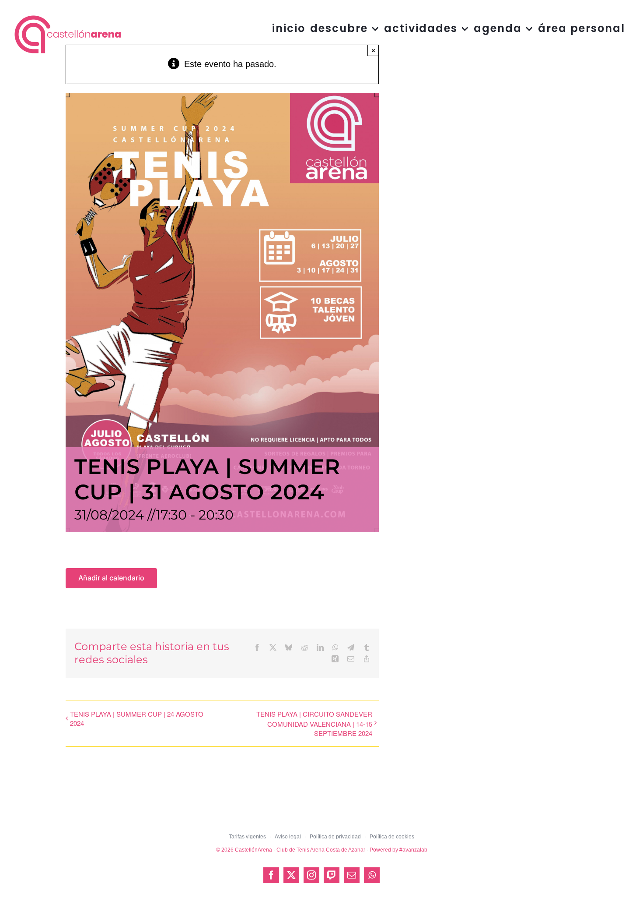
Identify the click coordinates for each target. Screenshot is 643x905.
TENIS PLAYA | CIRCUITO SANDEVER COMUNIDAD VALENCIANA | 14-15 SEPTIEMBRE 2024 (314, 723)
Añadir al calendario (111, 578)
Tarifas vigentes (247, 837)
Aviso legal (288, 837)
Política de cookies (392, 837)
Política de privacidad (335, 837)
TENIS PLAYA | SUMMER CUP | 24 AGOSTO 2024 (136, 718)
